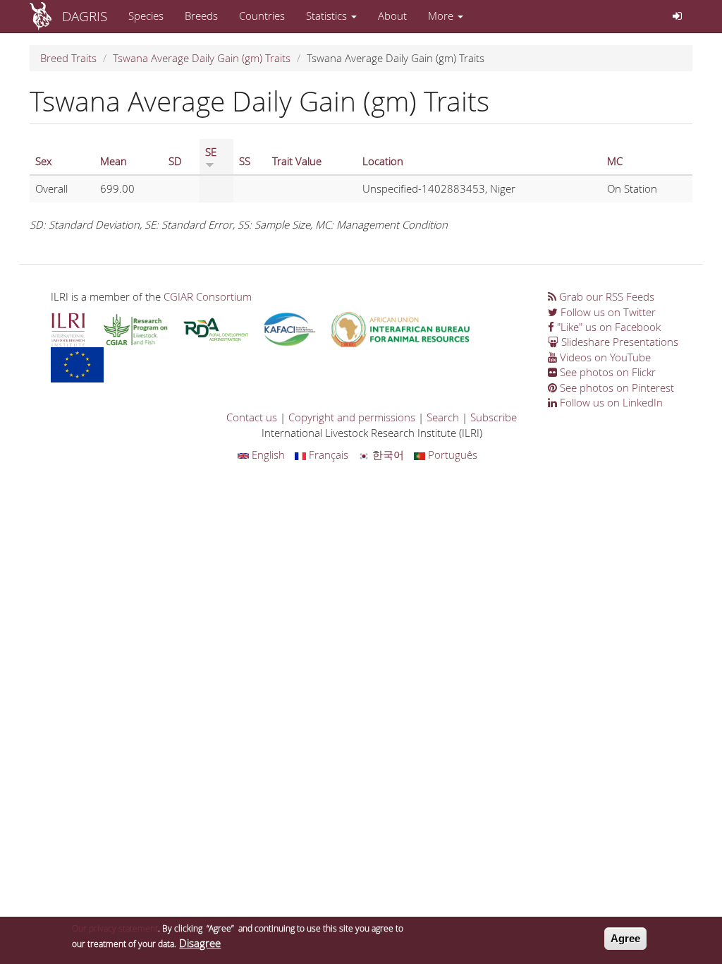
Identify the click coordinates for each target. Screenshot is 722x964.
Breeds (201, 15)
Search (443, 417)
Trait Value (297, 161)
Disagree (200, 943)
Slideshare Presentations (618, 342)
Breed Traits (68, 58)
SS (244, 161)
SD (175, 161)
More (442, 15)
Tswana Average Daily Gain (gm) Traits (201, 58)
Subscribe (493, 417)
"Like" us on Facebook (607, 327)
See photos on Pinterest (615, 387)
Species (146, 15)
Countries (262, 15)
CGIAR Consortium (208, 296)
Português (451, 454)
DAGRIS (84, 16)
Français (327, 454)
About (392, 15)
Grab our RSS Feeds (605, 296)
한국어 (386, 454)
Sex (43, 161)
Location (382, 161)
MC (615, 161)
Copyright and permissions (351, 417)
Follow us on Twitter (607, 312)
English (267, 454)
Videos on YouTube (604, 357)
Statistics (328, 15)
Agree (625, 938)
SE (210, 152)
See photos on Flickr (606, 372)
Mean (113, 161)
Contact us (251, 417)
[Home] (46, 16)
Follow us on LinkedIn (610, 402)
